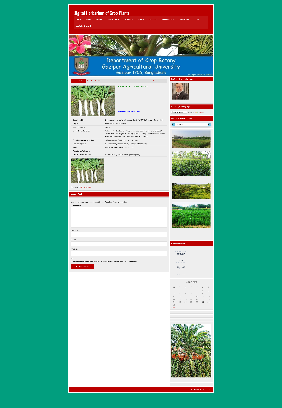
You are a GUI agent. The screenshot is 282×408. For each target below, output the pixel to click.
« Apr (173, 307)
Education (153, 19)
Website (74, 249)
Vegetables (88, 187)
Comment (76, 205)
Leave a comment (159, 81)
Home (78, 19)
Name (74, 230)
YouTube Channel (83, 26)
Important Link (168, 19)
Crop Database (113, 19)
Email (74, 240)
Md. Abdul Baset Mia (94, 81)
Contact (197, 19)
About (88, 19)
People (99, 19)
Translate (201, 112)
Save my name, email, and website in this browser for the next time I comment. (104, 261)
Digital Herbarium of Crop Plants (102, 12)
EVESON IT (206, 389)
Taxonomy (128, 19)
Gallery (141, 19)
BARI (81, 187)
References (184, 19)
